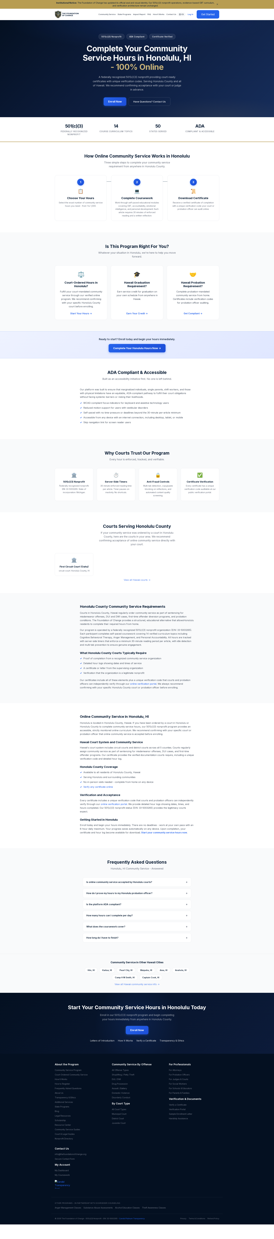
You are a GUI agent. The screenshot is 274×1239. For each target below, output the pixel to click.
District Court (118, 1118)
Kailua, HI (107, 970)
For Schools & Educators (180, 1088)
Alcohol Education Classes (127, 1207)
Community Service (107, 14)
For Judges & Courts (178, 1079)
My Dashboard (62, 1170)
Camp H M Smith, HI (125, 977)
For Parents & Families (179, 1093)
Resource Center (63, 1125)
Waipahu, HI (146, 970)
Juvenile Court (119, 1123)
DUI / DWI (116, 1079)
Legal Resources (63, 1116)
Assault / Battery (119, 1088)
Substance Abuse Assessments (98, 1207)
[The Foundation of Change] (65, 1188)
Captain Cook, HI (150, 977)
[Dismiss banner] (217, 4)
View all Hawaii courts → (137, 579)
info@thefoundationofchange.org (70, 1154)
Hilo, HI (91, 970)
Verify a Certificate (146, 1040)
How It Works (158, 14)
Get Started (208, 14)
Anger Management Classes (68, 1207)
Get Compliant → (193, 313)
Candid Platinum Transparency (132, 1218)
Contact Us (171, 14)
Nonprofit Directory (64, 1138)
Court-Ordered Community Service (71, 1074)
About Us (59, 1093)
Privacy (183, 1218)
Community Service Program (68, 1070)
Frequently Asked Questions (68, 1088)
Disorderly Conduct (121, 1097)
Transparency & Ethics (172, 1040)
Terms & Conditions (197, 1218)
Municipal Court (119, 1114)
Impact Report (139, 14)
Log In (190, 14)
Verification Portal (177, 1109)
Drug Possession (120, 1084)
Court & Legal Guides (65, 1134)
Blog (57, 1111)
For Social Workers (178, 1084)
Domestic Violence (121, 1093)
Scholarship (60, 1120)
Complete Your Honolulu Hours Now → (137, 348)
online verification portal (143, 683)
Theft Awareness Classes (154, 1207)
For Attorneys (175, 1070)
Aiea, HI (163, 970)
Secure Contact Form (65, 1159)
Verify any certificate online (98, 786)
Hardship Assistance (178, 1118)
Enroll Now (115, 101)
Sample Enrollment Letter (180, 1114)
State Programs (124, 14)
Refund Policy (213, 1218)
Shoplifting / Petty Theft (123, 1074)
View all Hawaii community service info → (137, 984)
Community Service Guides (67, 1129)
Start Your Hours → (81, 313)
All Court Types (119, 1109)
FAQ (149, 14)
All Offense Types (120, 1070)
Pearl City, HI (126, 970)
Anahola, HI (181, 970)
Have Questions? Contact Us (149, 101)
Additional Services (64, 1102)
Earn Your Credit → (137, 313)
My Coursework (62, 1175)
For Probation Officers (179, 1074)
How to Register (62, 1084)
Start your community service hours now (164, 832)
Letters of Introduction (102, 1040)
